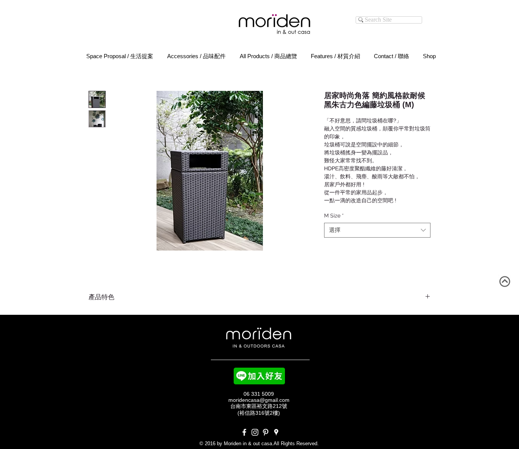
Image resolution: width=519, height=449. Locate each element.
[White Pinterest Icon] (265, 432)
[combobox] (377, 230)
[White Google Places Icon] (276, 432)
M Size (334, 216)
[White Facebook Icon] (244, 432)
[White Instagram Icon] (255, 432)
